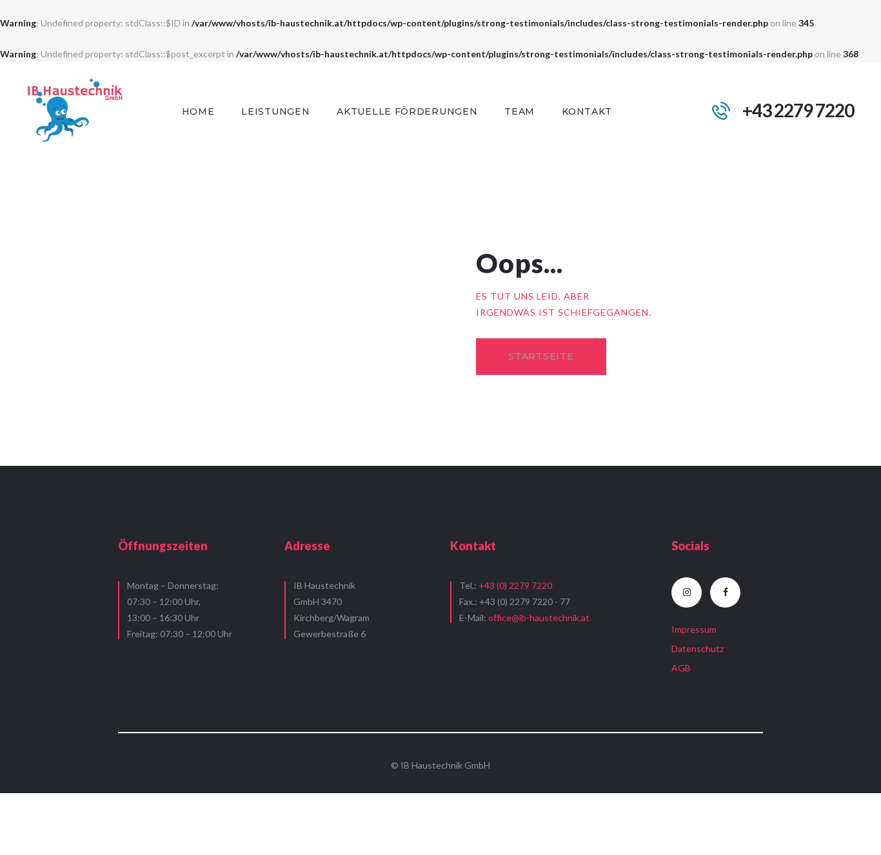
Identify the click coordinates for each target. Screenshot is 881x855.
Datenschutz (697, 648)
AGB (681, 667)
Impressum (694, 629)
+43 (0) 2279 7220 (515, 585)
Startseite (540, 356)
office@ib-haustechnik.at (538, 617)
